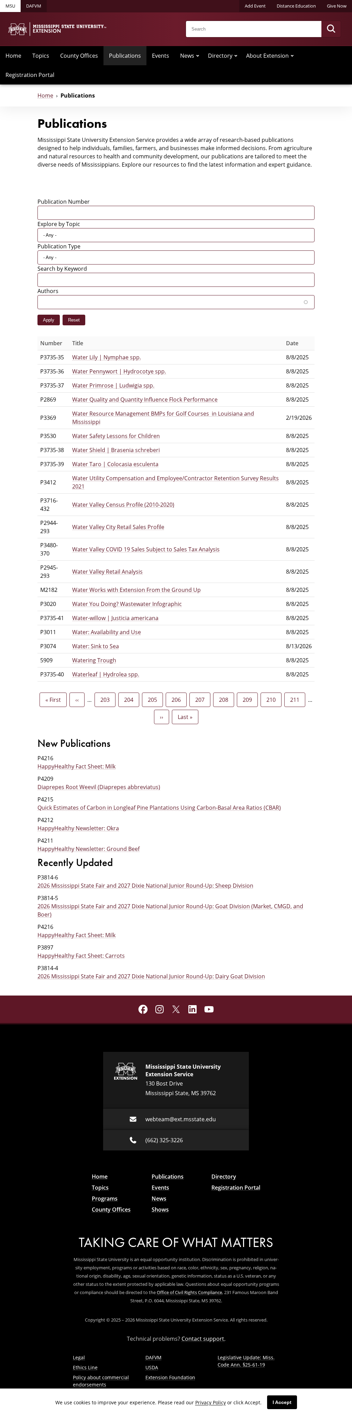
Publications (125, 55)
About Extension (267, 55)
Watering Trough (94, 660)
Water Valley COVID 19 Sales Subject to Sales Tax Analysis (146, 549)
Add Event (255, 6)
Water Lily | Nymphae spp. (106, 357)
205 (154, 699)
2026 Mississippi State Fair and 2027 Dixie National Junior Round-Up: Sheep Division (145, 885)
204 (130, 699)
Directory (220, 55)
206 (178, 699)
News (187, 55)
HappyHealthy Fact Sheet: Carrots (81, 955)
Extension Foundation (170, 1377)
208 (225, 699)
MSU (10, 6)
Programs (105, 1198)
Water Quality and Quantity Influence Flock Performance (145, 399)
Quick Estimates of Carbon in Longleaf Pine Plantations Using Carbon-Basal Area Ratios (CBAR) (159, 807)
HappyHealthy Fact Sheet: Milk (76, 766)
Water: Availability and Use (106, 632)
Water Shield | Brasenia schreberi (116, 449)
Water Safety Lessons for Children (116, 435)
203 (106, 699)
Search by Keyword (62, 268)
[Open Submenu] (198, 56)
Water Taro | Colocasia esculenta (115, 464)
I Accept (282, 1402)
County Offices (79, 55)
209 (249, 699)
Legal (79, 1357)
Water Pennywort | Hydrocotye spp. (119, 371)
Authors (47, 290)
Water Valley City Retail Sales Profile (118, 526)
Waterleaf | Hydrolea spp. (105, 674)
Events (160, 55)
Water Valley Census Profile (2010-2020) (123, 504)
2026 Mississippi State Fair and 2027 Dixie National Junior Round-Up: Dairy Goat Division (151, 976)
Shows (160, 1209)
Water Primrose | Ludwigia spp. (113, 385)
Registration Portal (30, 74)
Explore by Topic (58, 223)
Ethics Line (85, 1367)
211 (296, 699)
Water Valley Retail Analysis (107, 571)
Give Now (336, 6)
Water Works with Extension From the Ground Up (136, 589)
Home (13, 55)
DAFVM (33, 6)
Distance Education (296, 6)
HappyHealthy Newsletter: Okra (78, 828)
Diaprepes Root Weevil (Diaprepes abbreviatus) (98, 786)
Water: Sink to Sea (95, 646)
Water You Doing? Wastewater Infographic (127, 603)
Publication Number (63, 201)
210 (272, 699)
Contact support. (204, 1338)
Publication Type (58, 246)
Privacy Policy (210, 1402)
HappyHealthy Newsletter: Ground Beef (88, 848)
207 (201, 699)
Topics (40, 55)
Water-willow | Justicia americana (115, 617)
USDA (151, 1367)
